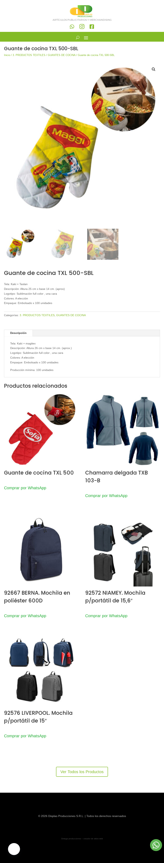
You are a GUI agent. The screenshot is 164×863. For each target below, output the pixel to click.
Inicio (7, 55)
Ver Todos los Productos (82, 772)
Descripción (18, 332)
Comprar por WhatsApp (25, 488)
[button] (153, 69)
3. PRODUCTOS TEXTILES (29, 55)
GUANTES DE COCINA (61, 55)
